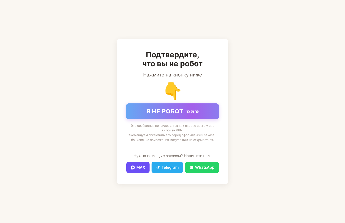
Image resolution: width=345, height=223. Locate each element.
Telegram (170, 167)
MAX (140, 167)
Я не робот (173, 111)
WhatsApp (204, 167)
